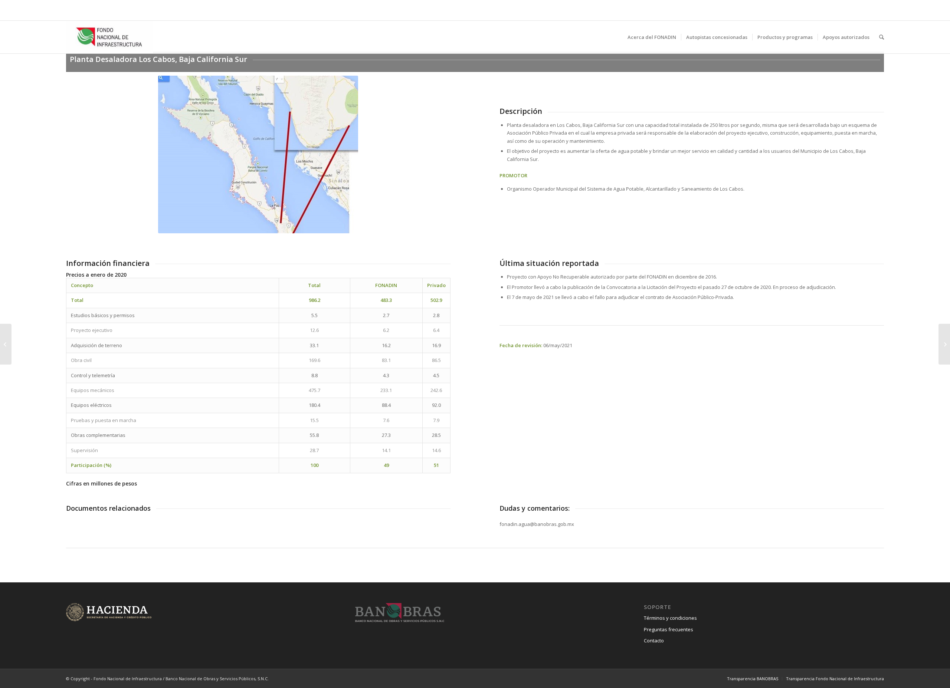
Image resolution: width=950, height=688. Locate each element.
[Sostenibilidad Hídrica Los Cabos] (944, 344)
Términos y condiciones (670, 618)
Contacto (654, 640)
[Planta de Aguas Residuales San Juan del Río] (6, 344)
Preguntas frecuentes (668, 629)
